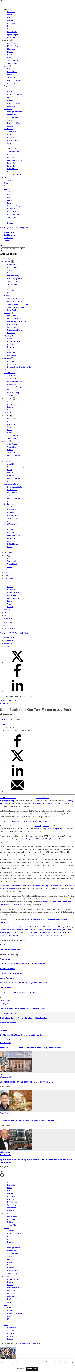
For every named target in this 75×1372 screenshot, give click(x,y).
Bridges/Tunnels (13, 404)
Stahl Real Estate (58, 932)
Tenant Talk (11, 77)
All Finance (11, 106)
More (5, 189)
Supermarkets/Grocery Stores (17, 304)
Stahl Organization (44, 932)
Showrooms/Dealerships (15, 307)
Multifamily (11, 264)
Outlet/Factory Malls (14, 301)
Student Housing (13, 276)
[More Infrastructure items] (14, 398)
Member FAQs (9, 238)
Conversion (11, 137)
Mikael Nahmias (5, 932)
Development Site (13, 1248)
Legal (9, 197)
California (3, 1030)
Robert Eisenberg (18, 932)
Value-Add (11, 120)
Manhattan (11, 49)
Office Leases (12, 69)
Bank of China (21, 935)
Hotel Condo (11, 273)
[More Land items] (8, 350)
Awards (10, 192)
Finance (6, 86)
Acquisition (11, 89)
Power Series (8, 578)
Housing (10, 558)
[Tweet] (17, 762)
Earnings (10, 154)
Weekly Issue (8, 180)
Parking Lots (11, 356)
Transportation (12, 217)
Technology (8, 552)
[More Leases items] (9, 66)
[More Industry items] (11, 9)
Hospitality (11, 23)
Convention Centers (14, 341)
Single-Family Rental (14, 279)
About (6, 1325)
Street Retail (11, 310)
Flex (8, 293)
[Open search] (1, 245)
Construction (11, 134)
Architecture (11, 132)
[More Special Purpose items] (16, 373)
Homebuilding (12, 267)
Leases (6, 66)
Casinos (10, 338)
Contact (6, 612)
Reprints (7, 615)
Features (10, 203)
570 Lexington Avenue (64, 927)
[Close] (72, 1362)
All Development (13, 146)
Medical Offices (12, 364)
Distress (10, 97)
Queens (10, 52)
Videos (9, 220)
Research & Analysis (14, 206)
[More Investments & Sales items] (19, 484)
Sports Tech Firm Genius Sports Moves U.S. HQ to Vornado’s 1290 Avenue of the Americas (36, 1161)
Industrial (10, 20)
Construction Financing (15, 94)
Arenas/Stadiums (13, 378)
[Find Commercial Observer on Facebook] (17, 677)
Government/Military (14, 387)
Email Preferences (10, 235)
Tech (5, 177)
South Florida (12, 63)
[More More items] (8, 189)
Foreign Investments (14, 160)
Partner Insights (12, 211)
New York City (12, 46)
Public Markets (12, 169)
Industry (7, 259)
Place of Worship (13, 393)
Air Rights (11, 376)
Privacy (30, 696)
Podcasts (10, 223)
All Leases (11, 83)
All (8, 458)
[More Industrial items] (11, 313)
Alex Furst (19, 930)
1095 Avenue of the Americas (18, 927)
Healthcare (11, 29)
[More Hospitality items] (12, 336)
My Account (16, 228)
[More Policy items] (9, 555)
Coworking (11, 290)
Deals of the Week (13, 80)
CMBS (9, 92)
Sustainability (12, 143)
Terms (24, 696)
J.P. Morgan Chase (37, 919)
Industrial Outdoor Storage (16, 321)
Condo (9, 270)
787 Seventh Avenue (7, 930)
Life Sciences (12, 32)
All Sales (10, 126)
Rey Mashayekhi (6, 720)
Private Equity (12, 166)
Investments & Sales (11, 484)
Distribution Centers (14, 318)
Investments (8, 109)
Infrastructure (8, 398)
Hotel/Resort (11, 344)
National (10, 57)
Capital (6, 1276)
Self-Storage (11, 327)
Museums (10, 390)
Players (9, 194)
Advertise (7, 610)
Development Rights (14, 381)
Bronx (9, 55)
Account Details (9, 232)
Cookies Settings (19, 1368)
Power (6, 186)
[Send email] (17, 791)
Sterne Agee (69, 932)
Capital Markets (9, 149)
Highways (10, 407)
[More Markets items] (10, 40)
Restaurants (11, 347)
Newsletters (8, 618)
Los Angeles (11, 43)
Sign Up (9, 228)
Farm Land (11, 353)
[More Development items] (14, 129)
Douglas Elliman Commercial (54, 935)
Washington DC (13, 60)
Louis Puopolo (57, 930)
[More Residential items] (12, 261)
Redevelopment (12, 140)
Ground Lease (12, 72)
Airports (10, 401)
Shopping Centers (13, 298)
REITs (9, 172)
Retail (9, 17)
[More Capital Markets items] (16, 149)
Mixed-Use (11, 37)
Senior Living (12, 284)
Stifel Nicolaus (10, 935)
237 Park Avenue (36, 927)
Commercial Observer (28, 1344)
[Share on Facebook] (17, 748)
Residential (11, 12)
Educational (11, 384)
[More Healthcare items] (12, 358)
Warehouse (11, 333)
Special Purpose (12, 35)
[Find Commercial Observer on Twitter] (17, 662)
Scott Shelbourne (31, 932)
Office (9, 15)
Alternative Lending (14, 152)
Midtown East (5, 703)
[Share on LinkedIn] (17, 777)
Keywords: (4, 927)
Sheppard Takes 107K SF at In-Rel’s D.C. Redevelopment (29, 821)
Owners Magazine (10, 628)
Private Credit (12, 163)
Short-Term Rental (13, 281)
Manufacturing (12, 324)
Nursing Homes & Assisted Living (19, 367)
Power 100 (7, 626)
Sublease (10, 75)
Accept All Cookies (32, 1368)
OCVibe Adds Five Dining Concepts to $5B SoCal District (22, 1035)
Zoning (10, 567)
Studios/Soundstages (14, 330)
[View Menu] (1, 1)
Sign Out (24, 228)
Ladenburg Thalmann (43, 930)
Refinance (10, 100)
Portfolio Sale (12, 114)
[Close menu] (1, 251)
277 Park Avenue (49, 927)
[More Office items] (9, 287)
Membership (11, 1328)
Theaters (10, 396)
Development (8, 129)
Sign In (2, 228)
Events (6, 183)
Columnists (11, 209)
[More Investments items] (13, 109)
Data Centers (11, 316)
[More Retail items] (9, 296)
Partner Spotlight (13, 214)
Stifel (2, 935)
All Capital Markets (14, 174)
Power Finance (9, 623)
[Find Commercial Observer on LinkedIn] (17, 692)
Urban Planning (12, 564)
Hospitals (10, 361)
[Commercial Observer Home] (8, 4)
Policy (9, 200)
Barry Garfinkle (29, 930)
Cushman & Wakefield (35, 935)
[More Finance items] (10, 86)
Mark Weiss (67, 930)
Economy (10, 157)
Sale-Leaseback (12, 117)
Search (22, 248)
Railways (10, 410)
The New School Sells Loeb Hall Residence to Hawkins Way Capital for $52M (30, 1047)
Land (9, 26)
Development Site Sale (15, 112)
